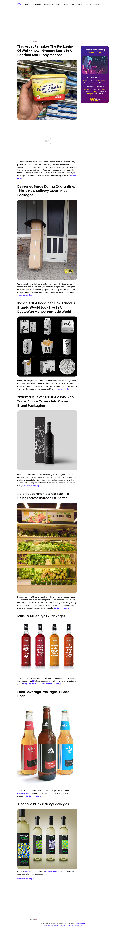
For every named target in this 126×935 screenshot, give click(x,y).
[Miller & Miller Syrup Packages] (47, 673)
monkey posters (52, 871)
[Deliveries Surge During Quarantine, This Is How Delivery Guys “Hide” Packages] (47, 279)
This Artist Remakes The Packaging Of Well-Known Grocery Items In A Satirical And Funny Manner (45, 50)
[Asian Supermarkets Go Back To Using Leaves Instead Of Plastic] (47, 592)
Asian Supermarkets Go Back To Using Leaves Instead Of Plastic (43, 495)
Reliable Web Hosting (95, 50)
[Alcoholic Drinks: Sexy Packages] (47, 868)
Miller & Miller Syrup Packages (41, 616)
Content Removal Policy (74, 925)
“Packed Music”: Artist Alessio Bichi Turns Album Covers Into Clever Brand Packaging (46, 401)
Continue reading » (25, 295)
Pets (72, 4)
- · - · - (95, 80)
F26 (33, 681)
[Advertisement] (63, 26)
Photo (26, 4)
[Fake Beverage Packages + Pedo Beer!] (47, 786)
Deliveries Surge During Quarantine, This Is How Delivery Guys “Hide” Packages (46, 190)
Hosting (88, 4)
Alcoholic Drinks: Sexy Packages (43, 804)
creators (28, 871)
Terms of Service (59, 925)
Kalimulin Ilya (23, 793)
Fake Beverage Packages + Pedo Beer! (43, 694)
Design (58, 4)
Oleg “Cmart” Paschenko (34, 684)
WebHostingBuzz (79, 923)
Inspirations (48, 4)
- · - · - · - (95, 90)
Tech (66, 4)
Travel (79, 4)
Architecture (36, 4)
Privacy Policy (48, 925)
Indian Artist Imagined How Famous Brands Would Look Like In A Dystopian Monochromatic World (46, 307)
